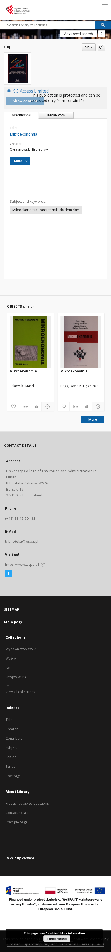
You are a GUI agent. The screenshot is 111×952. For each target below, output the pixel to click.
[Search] (103, 25)
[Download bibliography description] (24, 406)
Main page (13, 622)
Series (10, 766)
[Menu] (105, 4)
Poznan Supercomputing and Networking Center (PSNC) (55, 944)
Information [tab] (56, 115)
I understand (57, 938)
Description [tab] (21, 115)
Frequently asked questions (27, 803)
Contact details (17, 812)
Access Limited (34, 91)
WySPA (11, 658)
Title (9, 719)
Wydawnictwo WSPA (21, 649)
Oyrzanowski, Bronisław (29, 149)
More (92, 420)
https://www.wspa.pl (22, 564)
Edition (11, 757)
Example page (17, 822)
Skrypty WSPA (16, 677)
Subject (11, 747)
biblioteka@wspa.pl (22, 541)
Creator (12, 729)
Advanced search (78, 34)
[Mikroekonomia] (30, 342)
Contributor (15, 738)
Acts (9, 668)
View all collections (20, 692)
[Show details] (47, 406)
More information (72, 933)
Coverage (13, 776)
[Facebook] (8, 573)
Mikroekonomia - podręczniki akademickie (45, 210)
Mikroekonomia (23, 371)
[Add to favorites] (101, 47)
